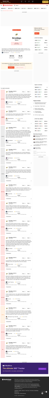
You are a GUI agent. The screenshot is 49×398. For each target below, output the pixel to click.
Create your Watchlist (20, 67)
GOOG (17, 8)
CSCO (37, 49)
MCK (10, 8)
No (16, 118)
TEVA (30, 8)
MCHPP (37, 45)
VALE (37, 128)
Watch (28, 91)
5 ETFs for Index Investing (39, 114)
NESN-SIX (3, 8)
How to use (38, 152)
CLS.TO (38, 123)
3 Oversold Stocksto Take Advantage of (38, 112)
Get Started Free (42, 368)
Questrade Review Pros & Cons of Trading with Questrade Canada (40, 103)
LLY (36, 42)
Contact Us (41, 152)
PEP (37, 47)
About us (34, 152)
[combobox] (24, 5)
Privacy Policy (17, 393)
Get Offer (45, 1)
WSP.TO (38, 121)
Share (23, 91)
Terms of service (23, 393)
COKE (37, 40)
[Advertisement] (24, 19)
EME (36, 8)
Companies (16, 390)
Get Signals (11, 67)
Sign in (36, 33)
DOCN (43, 8)
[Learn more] (31, 107)
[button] (6, 53)
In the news (32, 390)
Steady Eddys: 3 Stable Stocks (40, 106)
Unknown (12, 52)
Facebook (34, 153)
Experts (20, 390)
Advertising (36, 390)
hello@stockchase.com (18, 388)
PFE (37, 130)
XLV (23, 8)
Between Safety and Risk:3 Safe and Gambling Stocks (39, 109)
